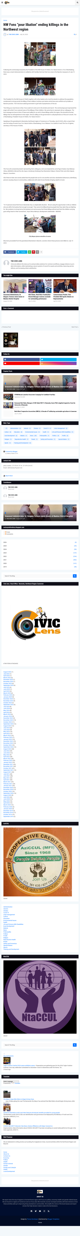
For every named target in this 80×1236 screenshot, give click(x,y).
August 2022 (7, 749)
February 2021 (7, 783)
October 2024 (7, 703)
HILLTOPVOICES (8, 1056)
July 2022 (6, 751)
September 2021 (8, 770)
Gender (5, 1165)
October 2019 (7, 814)
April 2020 (6, 803)
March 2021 (7, 782)
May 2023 (6, 731)
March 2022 (7, 758)
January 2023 (7, 739)
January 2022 (7, 762)
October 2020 (7, 791)
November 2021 (8, 766)
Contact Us (6, 1156)
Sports (8, 443)
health (46, 432)
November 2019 (8, 812)
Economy (6, 1158)
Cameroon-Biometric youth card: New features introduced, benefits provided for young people (31, 1112)
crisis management (60, 428)
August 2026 (7, 672)
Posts (8, 532)
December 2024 (8, 699)
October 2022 (7, 745)
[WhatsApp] (29, 252)
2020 (40, 563)
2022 (40, 556)
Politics (55, 435)
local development (11, 435)
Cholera (37, 428)
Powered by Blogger (11, 451)
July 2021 (6, 774)
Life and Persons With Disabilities (62, 432)
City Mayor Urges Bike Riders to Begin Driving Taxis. (18, 1099)
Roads (35, 439)
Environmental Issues (32, 432)
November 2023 (8, 720)
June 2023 (6, 729)
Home (5, 20)
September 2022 (8, 747)
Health (5, 1162)
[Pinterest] (33, 252)
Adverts (27, 428)
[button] (2, 2)
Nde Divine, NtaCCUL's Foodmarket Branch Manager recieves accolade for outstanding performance (39, 297)
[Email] (37, 252)
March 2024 (7, 714)
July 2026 (6, 674)
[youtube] (21, 363)
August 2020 (7, 795)
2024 (40, 549)
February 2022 (7, 760)
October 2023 (7, 722)
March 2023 (7, 735)
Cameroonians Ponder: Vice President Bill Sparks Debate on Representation (63, 297)
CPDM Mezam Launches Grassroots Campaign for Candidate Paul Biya (34, 395)
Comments (9, 534)
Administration (15, 428)
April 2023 (6, 733)
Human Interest (8, 1163)
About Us (6, 1154)
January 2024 (7, 716)
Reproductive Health (21, 439)
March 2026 (7, 677)
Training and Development (22, 443)
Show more (11, 489)
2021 (40, 560)
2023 (40, 553)
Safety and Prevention (48, 439)
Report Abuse (9, 475)
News (33, 435)
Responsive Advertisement (40, 11)
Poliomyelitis (44, 435)
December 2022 (8, 741)
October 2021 (7, 768)
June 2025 (6, 689)
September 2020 (8, 793)
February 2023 (7, 737)
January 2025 (7, 697)
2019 (40, 567)
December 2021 (8, 764)
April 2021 (6, 780)
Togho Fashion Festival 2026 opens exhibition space (19, 1065)
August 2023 (7, 726)
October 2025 (7, 683)
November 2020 (8, 789)
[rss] (48, 1211)
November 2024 (8, 701)
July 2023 (6, 728)
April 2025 (6, 691)
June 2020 (6, 799)
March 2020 (7, 805)
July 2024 (6, 706)
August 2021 (7, 772)
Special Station (63, 439)
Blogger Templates (53, 1219)
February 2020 (7, 807)
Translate (17, 1083)
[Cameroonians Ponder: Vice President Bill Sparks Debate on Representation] (65, 286)
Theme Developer (32, 1219)
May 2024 (6, 710)
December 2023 (8, 718)
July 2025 (6, 687)
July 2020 (6, 797)
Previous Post (6, 327)
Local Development (9, 1171)
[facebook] (21, 359)
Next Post (75, 327)
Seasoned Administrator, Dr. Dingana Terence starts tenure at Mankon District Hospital (13, 297)
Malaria (23, 435)
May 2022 (6, 755)
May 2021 (6, 778)
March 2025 (7, 693)
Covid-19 (47, 428)
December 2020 (8, 787)
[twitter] (58, 359)
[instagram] (58, 363)
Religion (8, 439)
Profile (65, 435)
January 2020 (7, 808)
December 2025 (8, 679)
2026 (40, 542)
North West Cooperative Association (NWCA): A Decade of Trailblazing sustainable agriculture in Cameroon (45, 411)
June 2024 (6, 708)
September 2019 (8, 816)
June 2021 (6, 776)
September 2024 (8, 704)
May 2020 (6, 801)
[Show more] (41, 252)
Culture (8, 432)
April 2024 (6, 712)
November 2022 (8, 743)
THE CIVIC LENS (16, 261)
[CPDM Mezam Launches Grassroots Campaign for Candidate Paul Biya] (8, 397)
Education (18, 432)
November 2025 (8, 681)
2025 (40, 546)
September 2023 (8, 724)
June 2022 (6, 753)
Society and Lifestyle (9, 1167)
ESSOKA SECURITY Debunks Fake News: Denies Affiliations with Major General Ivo (28, 1126)
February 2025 (7, 695)
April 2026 (6, 675)
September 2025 (8, 685)
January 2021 (7, 785)
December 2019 (8, 810)
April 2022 (6, 756)
